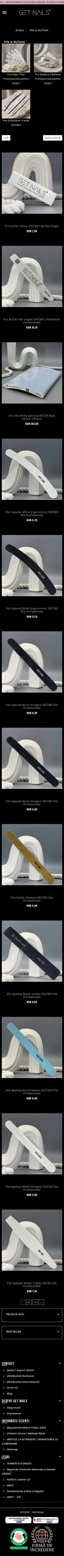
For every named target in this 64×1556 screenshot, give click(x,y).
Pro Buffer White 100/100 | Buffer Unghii (32, 226)
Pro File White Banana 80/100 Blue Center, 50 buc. (32, 417)
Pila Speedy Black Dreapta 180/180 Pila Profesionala (32, 803)
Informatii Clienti (15, 1421)
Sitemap (12, 1449)
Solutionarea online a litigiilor (25, 1491)
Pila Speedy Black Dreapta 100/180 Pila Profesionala (32, 706)
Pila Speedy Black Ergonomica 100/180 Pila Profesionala (32, 610)
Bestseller (13, 1331)
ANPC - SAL (13, 1497)
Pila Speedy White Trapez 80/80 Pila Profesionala (32, 1284)
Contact (8, 1363)
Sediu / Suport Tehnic (20, 1370)
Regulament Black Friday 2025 (26, 1427)
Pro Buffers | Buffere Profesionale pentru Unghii (48, 79)
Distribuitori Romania (20, 1376)
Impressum (13, 1413)
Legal (6, 1456)
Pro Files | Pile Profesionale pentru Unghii (16, 79)
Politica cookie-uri (18, 1479)
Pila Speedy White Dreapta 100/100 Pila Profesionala (32, 1188)
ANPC (10, 1485)
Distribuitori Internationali (22, 1382)
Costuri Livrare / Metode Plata (25, 1433)
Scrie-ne (12, 1387)
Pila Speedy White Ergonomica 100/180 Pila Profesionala (32, 513)
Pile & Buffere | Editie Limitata (16, 123)
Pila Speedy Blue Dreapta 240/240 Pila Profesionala (32, 1092)
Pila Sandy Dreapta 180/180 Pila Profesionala (32, 899)
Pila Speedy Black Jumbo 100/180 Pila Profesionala (32, 995)
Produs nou (15, 1314)
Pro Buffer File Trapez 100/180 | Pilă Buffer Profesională (32, 321)
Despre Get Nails (14, 1401)
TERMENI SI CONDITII (18, 1463)
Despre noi (13, 1407)
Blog (9, 1393)
